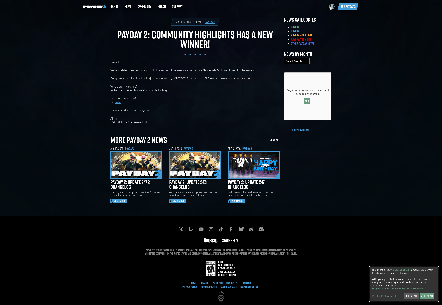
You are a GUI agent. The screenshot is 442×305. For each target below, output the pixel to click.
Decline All (411, 296)
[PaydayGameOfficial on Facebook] (231, 229)
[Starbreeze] (232, 283)
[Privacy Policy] (190, 287)
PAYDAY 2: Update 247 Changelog (246, 184)
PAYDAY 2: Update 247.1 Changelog (188, 184)
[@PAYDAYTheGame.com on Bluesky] (241, 229)
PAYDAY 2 (210, 22)
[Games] (204, 283)
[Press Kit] (217, 283)
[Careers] (246, 283)
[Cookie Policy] (209, 287)
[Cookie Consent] (228, 287)
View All (275, 140)
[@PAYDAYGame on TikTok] (221, 229)
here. (118, 102)
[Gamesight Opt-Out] (250, 287)
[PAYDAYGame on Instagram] (211, 229)
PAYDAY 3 (296, 27)
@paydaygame (300, 129)
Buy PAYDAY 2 (348, 6)
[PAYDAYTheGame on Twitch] (191, 229)
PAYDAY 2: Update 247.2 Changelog (130, 184)
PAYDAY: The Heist (301, 39)
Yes (307, 101)
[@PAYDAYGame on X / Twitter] (181, 229)
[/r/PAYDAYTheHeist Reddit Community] (251, 229)
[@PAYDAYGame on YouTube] (201, 229)
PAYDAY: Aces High (301, 35)
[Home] (194, 283)
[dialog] (404, 284)
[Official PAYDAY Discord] (261, 229)
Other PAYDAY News (302, 43)
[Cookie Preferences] (384, 296)
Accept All (427, 296)
